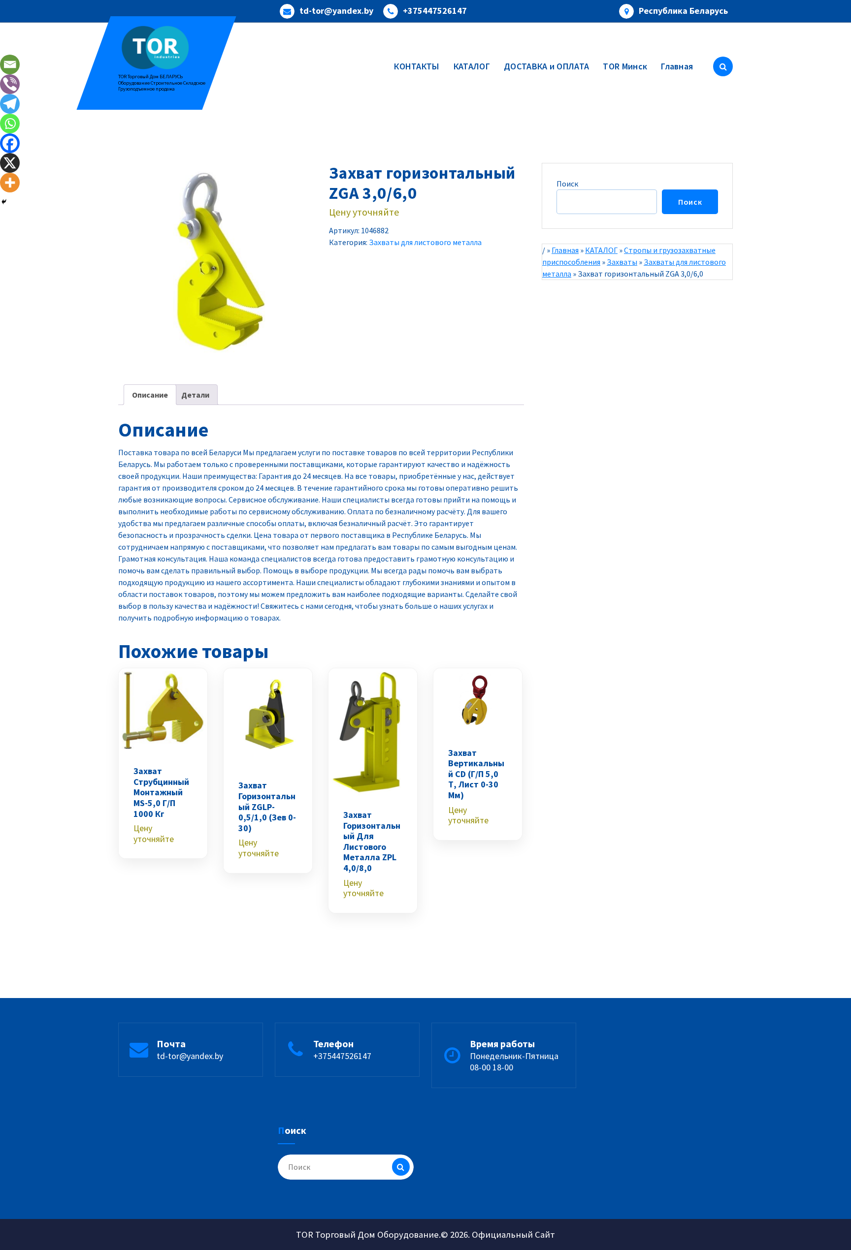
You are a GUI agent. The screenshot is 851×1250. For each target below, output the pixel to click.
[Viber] (10, 84)
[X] (10, 163)
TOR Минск (625, 66)
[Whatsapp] (10, 123)
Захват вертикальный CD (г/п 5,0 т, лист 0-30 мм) (476, 774)
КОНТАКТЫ (416, 66)
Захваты (622, 262)
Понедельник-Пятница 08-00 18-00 (514, 1061)
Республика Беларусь (683, 10)
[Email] (10, 64)
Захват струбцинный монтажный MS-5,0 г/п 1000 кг (161, 792)
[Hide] (4, 202)
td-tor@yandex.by (336, 10)
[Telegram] (10, 104)
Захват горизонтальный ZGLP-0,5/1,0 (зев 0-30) (267, 806)
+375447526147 (435, 10)
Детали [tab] (195, 395)
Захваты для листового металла (425, 242)
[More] (10, 182)
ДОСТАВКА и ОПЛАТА (546, 66)
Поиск (567, 183)
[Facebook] (10, 143)
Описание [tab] (150, 395)
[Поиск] (401, 1167)
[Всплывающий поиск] (723, 66)
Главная (677, 66)
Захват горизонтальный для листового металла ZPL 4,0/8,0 (371, 842)
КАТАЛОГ (472, 66)
